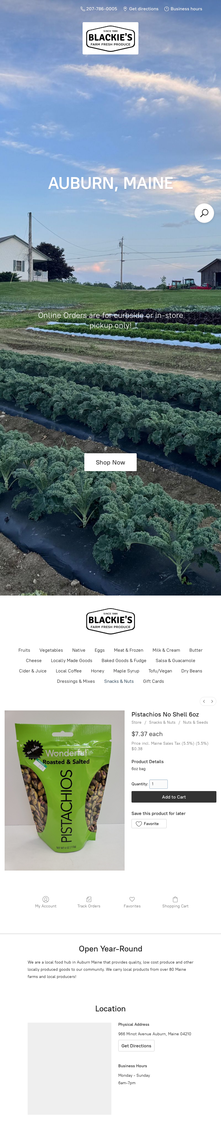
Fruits (24, 650)
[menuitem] (204, 701)
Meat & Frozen (128, 650)
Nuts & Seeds (195, 722)
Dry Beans (191, 671)
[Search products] (204, 213)
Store (137, 722)
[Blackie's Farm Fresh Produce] (110, 621)
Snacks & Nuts (119, 681)
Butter (196, 650)
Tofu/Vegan (160, 671)
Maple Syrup (126, 671)
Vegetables (51, 650)
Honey (97, 671)
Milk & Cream (166, 650)
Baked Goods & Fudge (124, 660)
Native (78, 650)
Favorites (132, 906)
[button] (149, 823)
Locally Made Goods (71, 660)
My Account (45, 906)
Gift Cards (153, 681)
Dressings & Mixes (76, 681)
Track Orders (88, 906)
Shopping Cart (175, 906)
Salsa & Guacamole (175, 660)
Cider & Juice (33, 671)
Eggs (100, 650)
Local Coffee (69, 671)
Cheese (34, 660)
